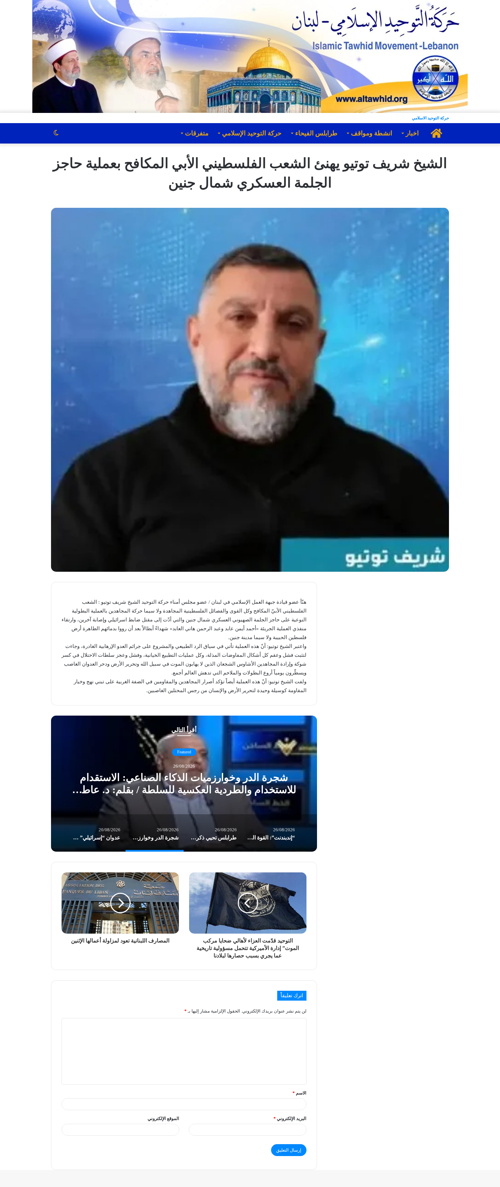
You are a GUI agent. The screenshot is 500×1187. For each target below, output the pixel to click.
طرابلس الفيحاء (316, 133)
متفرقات (197, 133)
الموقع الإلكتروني (163, 1118)
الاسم (299, 1093)
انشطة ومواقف (371, 133)
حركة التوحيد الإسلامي (252, 133)
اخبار (412, 133)
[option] (209, 784)
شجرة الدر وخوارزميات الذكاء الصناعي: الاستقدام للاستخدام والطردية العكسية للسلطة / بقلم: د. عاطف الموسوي (209, 790)
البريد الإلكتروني (289, 1118)
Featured (209, 752)
